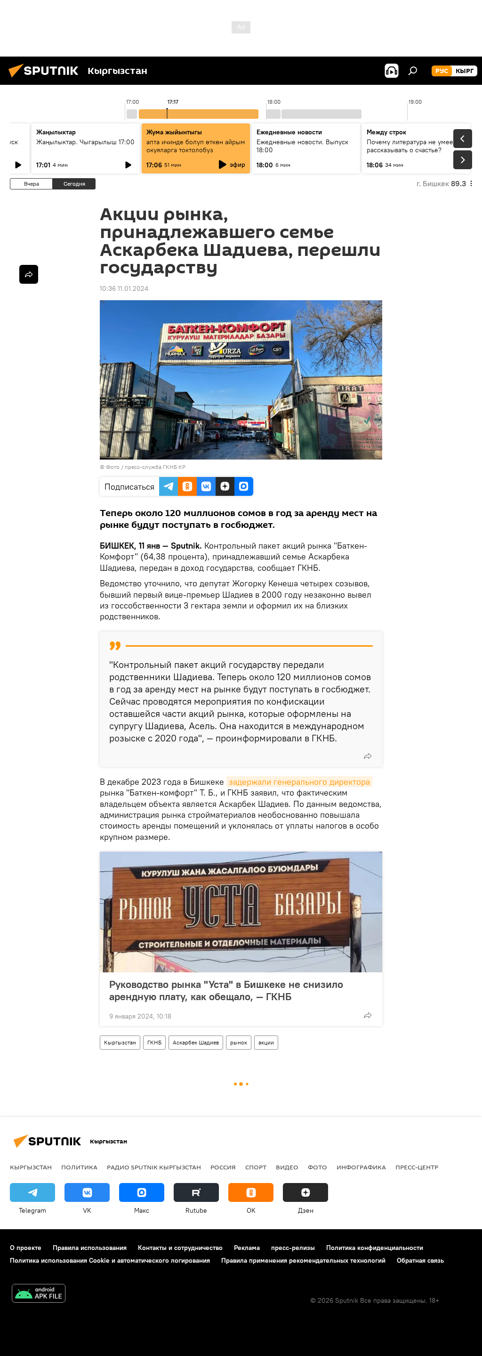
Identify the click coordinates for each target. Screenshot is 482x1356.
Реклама (247, 1247)
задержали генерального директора (299, 781)
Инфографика (361, 1167)
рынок (238, 1042)
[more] (367, 756)
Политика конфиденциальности (374, 1247)
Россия (223, 1167)
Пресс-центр (416, 1167)
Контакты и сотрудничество (180, 1247)
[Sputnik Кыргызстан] (46, 78)
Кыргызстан (120, 1042)
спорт (255, 1167)
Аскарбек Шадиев (196, 1042)
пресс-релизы (293, 1247)
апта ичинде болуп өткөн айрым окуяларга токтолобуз (195, 146)
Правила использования (90, 1247)
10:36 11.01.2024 (124, 288)
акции (266, 1042)
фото (317, 1167)
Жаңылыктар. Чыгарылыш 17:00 (85, 142)
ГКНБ (154, 1042)
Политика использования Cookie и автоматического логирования (110, 1260)
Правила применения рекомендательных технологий (303, 1260)
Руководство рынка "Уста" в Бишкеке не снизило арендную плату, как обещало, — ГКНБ (226, 990)
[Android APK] (39, 1294)
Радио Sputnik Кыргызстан (154, 1167)
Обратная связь (420, 1260)
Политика (79, 1167)
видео (287, 1167)
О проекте (25, 1247)
